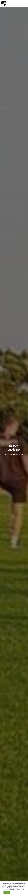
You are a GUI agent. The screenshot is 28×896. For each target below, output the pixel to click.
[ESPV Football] (4, 4)
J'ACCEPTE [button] (6, 892)
